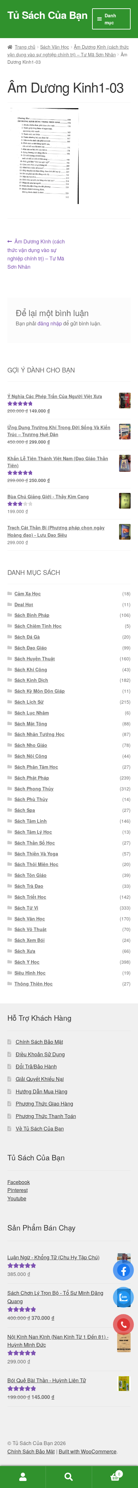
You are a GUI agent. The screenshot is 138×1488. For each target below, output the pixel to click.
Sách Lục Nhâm (31, 712)
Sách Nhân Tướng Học (39, 734)
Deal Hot (23, 604)
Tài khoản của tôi (23, 1477)
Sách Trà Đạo (28, 886)
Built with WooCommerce (87, 1451)
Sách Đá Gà (27, 637)
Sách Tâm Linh (30, 821)
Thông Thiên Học (33, 983)
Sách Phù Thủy (31, 799)
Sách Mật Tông (30, 723)
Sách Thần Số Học (34, 842)
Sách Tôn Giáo (30, 875)
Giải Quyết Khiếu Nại (40, 1079)
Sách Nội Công (30, 756)
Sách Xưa (24, 951)
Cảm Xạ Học (27, 593)
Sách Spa (24, 810)
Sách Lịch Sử (29, 702)
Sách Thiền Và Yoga (36, 853)
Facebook (18, 1182)
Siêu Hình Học (30, 972)
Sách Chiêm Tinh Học (38, 626)
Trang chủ (25, 47)
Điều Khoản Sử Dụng (40, 1054)
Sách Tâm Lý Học (33, 832)
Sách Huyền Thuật (34, 658)
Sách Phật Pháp (31, 777)
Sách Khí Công (30, 669)
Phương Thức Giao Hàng (44, 1103)
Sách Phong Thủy (34, 788)
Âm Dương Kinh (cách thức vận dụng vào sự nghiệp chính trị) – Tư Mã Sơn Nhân (36, 253)
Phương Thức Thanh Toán (46, 1116)
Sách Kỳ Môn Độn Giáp (39, 691)
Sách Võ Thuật (30, 929)
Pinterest (17, 1190)
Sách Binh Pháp (31, 615)
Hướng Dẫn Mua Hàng (41, 1091)
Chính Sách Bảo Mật (39, 1041)
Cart (106, 1471)
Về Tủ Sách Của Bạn (40, 1128)
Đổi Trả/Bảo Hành (36, 1066)
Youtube (16, 1198)
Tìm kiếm (69, 1477)
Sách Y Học (26, 962)
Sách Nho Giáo (30, 745)
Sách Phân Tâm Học (36, 767)
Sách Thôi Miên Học (36, 864)
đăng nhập (50, 323)
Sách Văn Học (54, 47)
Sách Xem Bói (29, 940)
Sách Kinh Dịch (31, 680)
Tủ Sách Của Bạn (47, 14)
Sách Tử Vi (26, 907)
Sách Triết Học (30, 897)
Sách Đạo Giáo (30, 647)
